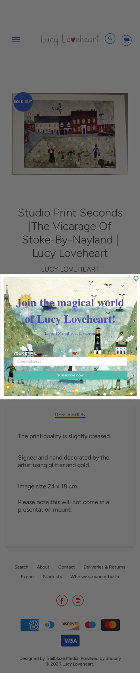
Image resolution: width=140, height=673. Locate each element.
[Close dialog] (136, 278)
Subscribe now (70, 375)
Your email (25, 353)
